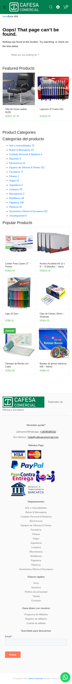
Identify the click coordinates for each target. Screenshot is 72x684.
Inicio (5, 16)
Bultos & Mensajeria (21, 150)
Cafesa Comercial (35, 678)
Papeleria (16, 202)
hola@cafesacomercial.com (43, 437)
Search (51, 7)
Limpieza (15, 189)
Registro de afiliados (36, 618)
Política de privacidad (36, 591)
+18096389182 (48, 431)
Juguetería (16, 185)
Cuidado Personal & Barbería (25, 154)
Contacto (36, 600)
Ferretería (16, 171)
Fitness (14, 176)
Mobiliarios (16, 198)
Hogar (14, 180)
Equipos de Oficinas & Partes (27, 167)
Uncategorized (18, 215)
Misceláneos (16, 193)
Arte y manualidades (21, 145)
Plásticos (15, 207)
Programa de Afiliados (36, 614)
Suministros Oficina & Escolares (28, 211)
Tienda (36, 596)
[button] (65, 677)
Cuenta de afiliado (36, 623)
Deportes (15, 158)
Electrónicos (17, 163)
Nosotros (36, 587)
